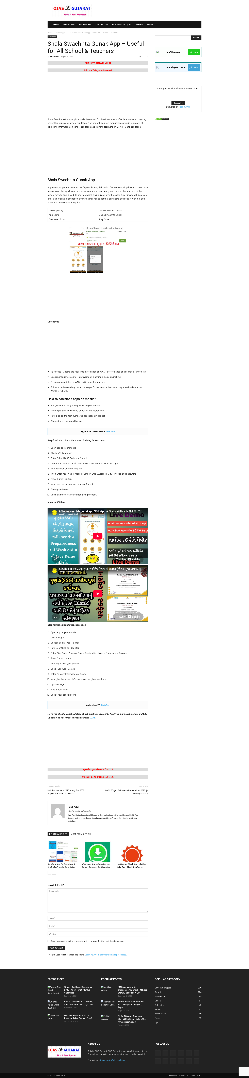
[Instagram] (173, 1053)
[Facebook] (165, 1053)
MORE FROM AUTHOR (81, 834)
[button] (198, 24)
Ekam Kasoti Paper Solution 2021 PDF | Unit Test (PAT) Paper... (131, 1004)
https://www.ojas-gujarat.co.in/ (79, 811)
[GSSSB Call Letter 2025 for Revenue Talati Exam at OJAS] (55, 1019)
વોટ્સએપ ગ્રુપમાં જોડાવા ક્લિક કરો (98, 769)
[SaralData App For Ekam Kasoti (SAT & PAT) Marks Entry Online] (63, 851)
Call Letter (102, 24)
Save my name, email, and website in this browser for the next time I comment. (88, 941)
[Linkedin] (181, 1053)
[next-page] (54, 873)
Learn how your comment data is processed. (106, 954)
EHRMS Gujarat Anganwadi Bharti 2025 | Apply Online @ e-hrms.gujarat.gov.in (132, 1019)
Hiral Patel (54, 57)
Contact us (183, 1075)
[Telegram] (181, 1061)
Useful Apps (60, 32)
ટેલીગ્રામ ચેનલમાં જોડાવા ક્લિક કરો (98, 777)
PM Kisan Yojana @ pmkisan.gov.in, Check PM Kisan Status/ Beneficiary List (132, 990)
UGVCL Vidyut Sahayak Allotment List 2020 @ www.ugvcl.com (126, 792)
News (150, 24)
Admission (68, 24)
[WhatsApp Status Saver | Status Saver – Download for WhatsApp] (97, 851)
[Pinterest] (165, 1061)
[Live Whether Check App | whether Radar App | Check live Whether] (132, 851)
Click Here (110, 431)
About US (173, 1075)
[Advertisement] (149, 10)
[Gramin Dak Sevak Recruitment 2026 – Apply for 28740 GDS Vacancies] (55, 991)
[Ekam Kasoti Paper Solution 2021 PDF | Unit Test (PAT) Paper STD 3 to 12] (108, 1005)
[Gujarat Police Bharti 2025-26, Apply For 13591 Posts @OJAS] (55, 1005)
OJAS (92, 717)
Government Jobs (122, 24)
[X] (196, 1061)
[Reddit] (173, 1061)
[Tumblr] (189, 1061)
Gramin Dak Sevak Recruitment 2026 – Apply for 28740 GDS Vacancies (78, 990)
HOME (56, 24)
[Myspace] (158, 1061)
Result (139, 24)
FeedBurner (184, 106)
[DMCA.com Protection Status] (162, 119)
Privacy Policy (196, 1075)
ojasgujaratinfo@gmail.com (112, 1060)
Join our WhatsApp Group (97, 62)
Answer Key (85, 24)
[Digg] (158, 1053)
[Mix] (196, 1053)
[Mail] (189, 1053)
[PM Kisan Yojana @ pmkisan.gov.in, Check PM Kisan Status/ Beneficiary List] (108, 991)
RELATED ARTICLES (58, 834)
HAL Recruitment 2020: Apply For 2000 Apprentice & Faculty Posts (66, 792)
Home (50, 32)
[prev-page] (49, 873)
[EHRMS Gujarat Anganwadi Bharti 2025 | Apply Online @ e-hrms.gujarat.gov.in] (108, 1020)
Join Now (193, 52)
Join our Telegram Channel (98, 70)
